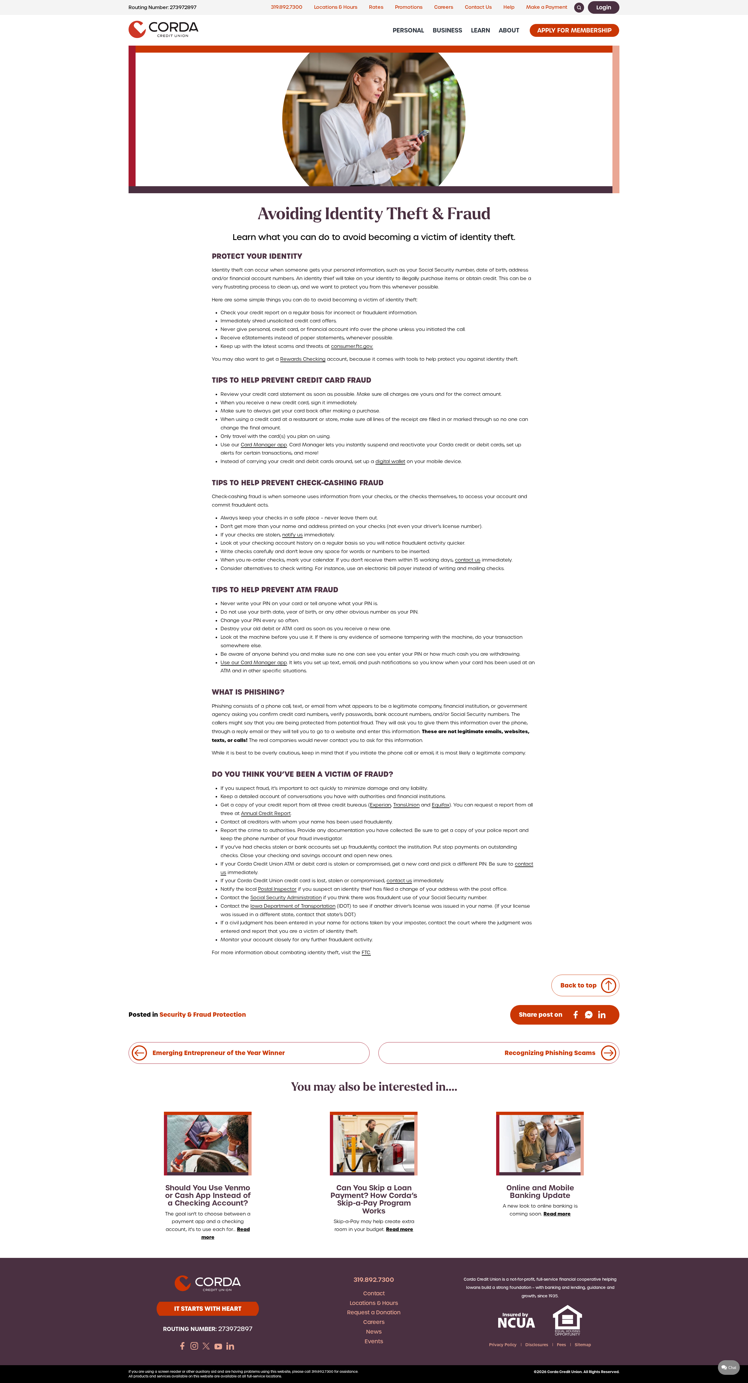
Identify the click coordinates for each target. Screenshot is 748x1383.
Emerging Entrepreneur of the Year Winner (216, 1053)
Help (509, 7)
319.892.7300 (286, 7)
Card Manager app (264, 445)
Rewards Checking (302, 359)
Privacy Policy (503, 1344)
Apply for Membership (574, 30)
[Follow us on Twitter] (206, 1346)
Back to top (578, 985)
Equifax (440, 805)
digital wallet (390, 461)
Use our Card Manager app (254, 662)
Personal (408, 30)
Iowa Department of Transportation (292, 906)
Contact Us (478, 7)
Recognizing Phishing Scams (553, 1053)
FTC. (366, 952)
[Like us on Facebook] (182, 1346)
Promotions (409, 7)
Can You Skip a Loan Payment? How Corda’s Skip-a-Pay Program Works (373, 1199)
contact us (467, 560)
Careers (443, 7)
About (509, 30)
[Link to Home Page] (163, 30)
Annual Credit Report (266, 813)
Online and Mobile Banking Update (540, 1191)
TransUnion (406, 805)
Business (447, 30)
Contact (374, 1293)
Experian (380, 805)
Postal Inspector (277, 889)
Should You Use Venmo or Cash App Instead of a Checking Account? (208, 1195)
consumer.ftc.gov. (352, 346)
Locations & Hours (335, 7)
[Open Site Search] (579, 8)
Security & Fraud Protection (203, 1015)
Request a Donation (374, 1312)
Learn (480, 30)
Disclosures (536, 1344)
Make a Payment (546, 7)
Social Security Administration (286, 898)
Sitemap (583, 1344)
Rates (376, 7)
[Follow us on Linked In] (230, 1346)
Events (374, 1341)
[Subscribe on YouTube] (218, 1346)
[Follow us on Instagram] (194, 1346)
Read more (399, 1229)
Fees (561, 1344)
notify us (292, 535)
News (374, 1331)
